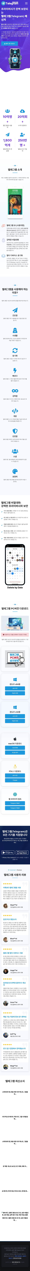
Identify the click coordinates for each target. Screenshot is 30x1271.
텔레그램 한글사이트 (16, 1262)
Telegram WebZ (15, 803)
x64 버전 (15, 688)
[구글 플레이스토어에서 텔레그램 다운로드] (8, 853)
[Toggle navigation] (26, 3)
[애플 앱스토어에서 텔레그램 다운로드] (22, 853)
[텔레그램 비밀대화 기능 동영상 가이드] (15, 566)
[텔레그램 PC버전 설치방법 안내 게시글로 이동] (15, 659)
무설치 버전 (15, 693)
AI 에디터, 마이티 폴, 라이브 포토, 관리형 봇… (15, 1191)
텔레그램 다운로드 (10, 43)
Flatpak (15, 780)
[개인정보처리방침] (17, 1258)
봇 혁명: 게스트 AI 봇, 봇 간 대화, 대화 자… (15, 1166)
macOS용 (15, 747)
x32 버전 (15, 716)
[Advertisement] (15, 92)
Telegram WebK (15, 808)
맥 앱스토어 (15, 752)
